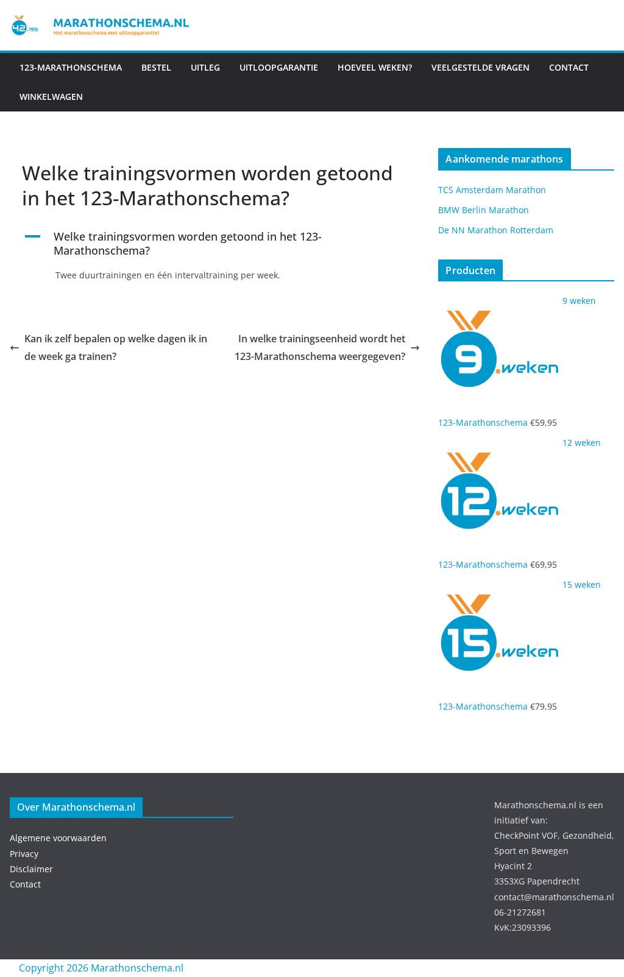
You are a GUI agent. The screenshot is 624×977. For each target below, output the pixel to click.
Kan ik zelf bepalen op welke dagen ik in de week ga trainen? (115, 347)
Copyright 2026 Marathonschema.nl (101, 968)
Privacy (24, 853)
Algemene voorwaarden (58, 838)
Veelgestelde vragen (480, 67)
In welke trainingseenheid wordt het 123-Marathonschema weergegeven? (320, 347)
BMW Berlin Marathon (483, 210)
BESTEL (156, 67)
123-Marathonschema (71, 67)
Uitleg (205, 67)
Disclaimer (31, 869)
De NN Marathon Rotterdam (495, 230)
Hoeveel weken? (375, 67)
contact (569, 67)
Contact (25, 884)
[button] (215, 244)
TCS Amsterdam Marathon (492, 190)
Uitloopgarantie (278, 67)
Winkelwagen (51, 96)
